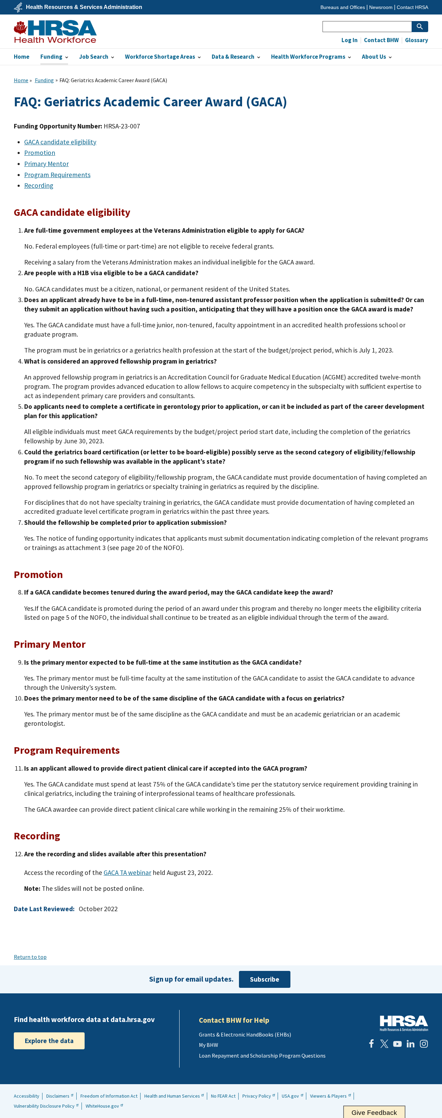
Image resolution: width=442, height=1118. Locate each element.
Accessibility (26, 1096)
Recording (38, 185)
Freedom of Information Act (108, 1096)
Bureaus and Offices (342, 7)
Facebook (371, 1043)
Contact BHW (381, 40)
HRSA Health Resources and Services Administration (404, 1023)
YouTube (397, 1043)
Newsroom (381, 7)
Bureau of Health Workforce (55, 31)
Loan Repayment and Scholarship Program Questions (262, 1055)
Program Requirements (57, 175)
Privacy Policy (256, 1096)
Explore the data (49, 1041)
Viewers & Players (328, 1096)
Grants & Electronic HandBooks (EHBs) (245, 1034)
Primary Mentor (46, 164)
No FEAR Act (223, 1096)
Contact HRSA (412, 7)
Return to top (30, 956)
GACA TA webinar (127, 872)
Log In (350, 40)
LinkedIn (410, 1043)
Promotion (39, 152)
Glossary (416, 40)
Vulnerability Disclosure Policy (44, 1106)
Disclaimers (57, 1096)
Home (21, 80)
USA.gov (290, 1096)
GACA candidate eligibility (60, 142)
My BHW (208, 1044)
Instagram (423, 1043)
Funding (44, 80)
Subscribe (264, 979)
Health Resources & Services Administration (84, 7)
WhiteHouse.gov (102, 1106)
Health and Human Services (172, 1096)
